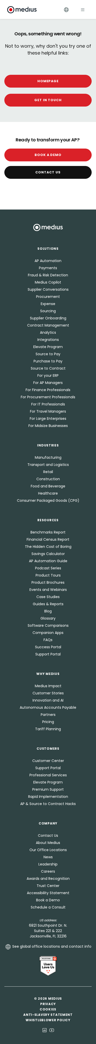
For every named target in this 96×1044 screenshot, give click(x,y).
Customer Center (48, 760)
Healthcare (48, 493)
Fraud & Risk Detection (48, 275)
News (48, 857)
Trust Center (48, 885)
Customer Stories (48, 693)
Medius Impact (48, 685)
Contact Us (48, 172)
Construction (48, 479)
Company (48, 823)
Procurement (48, 296)
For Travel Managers (48, 411)
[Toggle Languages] (66, 9)
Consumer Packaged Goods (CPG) (48, 500)
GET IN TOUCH (48, 100)
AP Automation (48, 260)
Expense (48, 303)
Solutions (47, 248)
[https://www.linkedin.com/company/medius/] (44, 1030)
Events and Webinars (48, 589)
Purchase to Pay (48, 361)
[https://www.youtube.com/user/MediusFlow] (51, 1030)
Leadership (48, 864)
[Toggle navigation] (83, 9)
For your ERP (48, 375)
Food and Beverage (48, 486)
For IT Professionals (48, 404)
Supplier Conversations (48, 289)
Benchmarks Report (48, 532)
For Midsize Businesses (48, 425)
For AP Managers (48, 382)
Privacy (48, 1004)
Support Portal (48, 654)
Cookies (48, 1009)
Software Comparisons (48, 625)
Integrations (48, 339)
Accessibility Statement (48, 892)
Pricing (48, 721)
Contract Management (48, 325)
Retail (48, 471)
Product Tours (48, 575)
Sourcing (48, 311)
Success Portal (48, 647)
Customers (48, 748)
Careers (48, 871)
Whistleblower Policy (48, 1020)
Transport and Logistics (48, 464)
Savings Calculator (48, 553)
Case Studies (48, 596)
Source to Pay (48, 354)
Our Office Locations (48, 849)
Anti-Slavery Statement (48, 1014)
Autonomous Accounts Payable (48, 707)
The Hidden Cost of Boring (48, 546)
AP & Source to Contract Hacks (48, 803)
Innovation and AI (48, 700)
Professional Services (48, 775)
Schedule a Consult (48, 907)
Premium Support (48, 789)
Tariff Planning (48, 729)
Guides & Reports (48, 604)
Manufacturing (48, 457)
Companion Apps (48, 632)
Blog (48, 611)
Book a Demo (48, 155)
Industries (48, 445)
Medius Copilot (48, 282)
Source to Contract (48, 368)
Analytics (48, 332)
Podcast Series (48, 568)
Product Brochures (48, 582)
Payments (48, 267)
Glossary (48, 618)
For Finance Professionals (48, 389)
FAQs (48, 639)
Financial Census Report (48, 539)
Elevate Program (48, 346)
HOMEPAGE (48, 81)
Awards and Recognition (48, 878)
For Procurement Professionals (48, 397)
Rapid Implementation (48, 796)
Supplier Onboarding (48, 318)
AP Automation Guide (48, 560)
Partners (48, 714)
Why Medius (47, 674)
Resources (47, 520)
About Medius (48, 842)
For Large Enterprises (48, 418)
